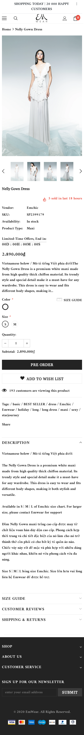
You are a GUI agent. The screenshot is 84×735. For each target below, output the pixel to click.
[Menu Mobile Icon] (4, 18)
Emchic (32, 208)
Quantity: (9, 334)
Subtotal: (8, 351)
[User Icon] (65, 18)
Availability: (11, 221)
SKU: (6, 214)
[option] (42, 95)
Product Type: (12, 228)
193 (12, 390)
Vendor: (8, 208)
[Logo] (41, 18)
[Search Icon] (16, 18)
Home (6, 30)
